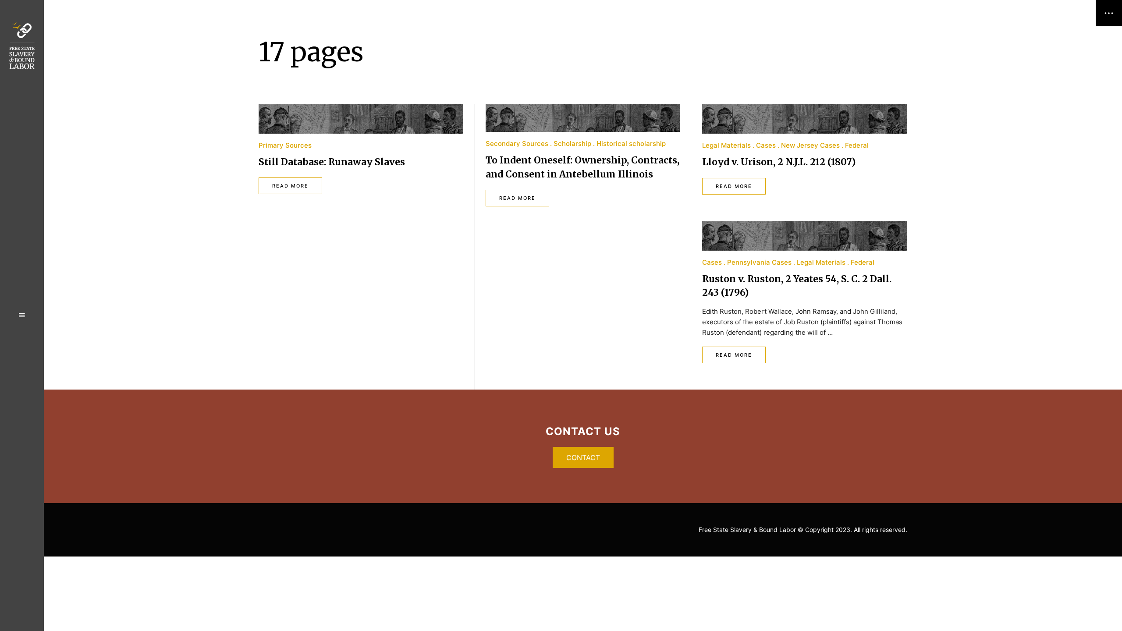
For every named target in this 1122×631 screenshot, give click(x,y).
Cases (766, 145)
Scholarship (572, 143)
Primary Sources (285, 145)
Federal (857, 145)
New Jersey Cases (810, 145)
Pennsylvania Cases (759, 262)
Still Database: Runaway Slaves (332, 162)
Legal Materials (726, 145)
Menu (22, 315)
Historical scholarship (631, 143)
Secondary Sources (517, 143)
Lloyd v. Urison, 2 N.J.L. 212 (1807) (779, 162)
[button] (583, 457)
